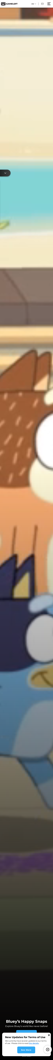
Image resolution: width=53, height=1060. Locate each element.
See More (26, 1050)
